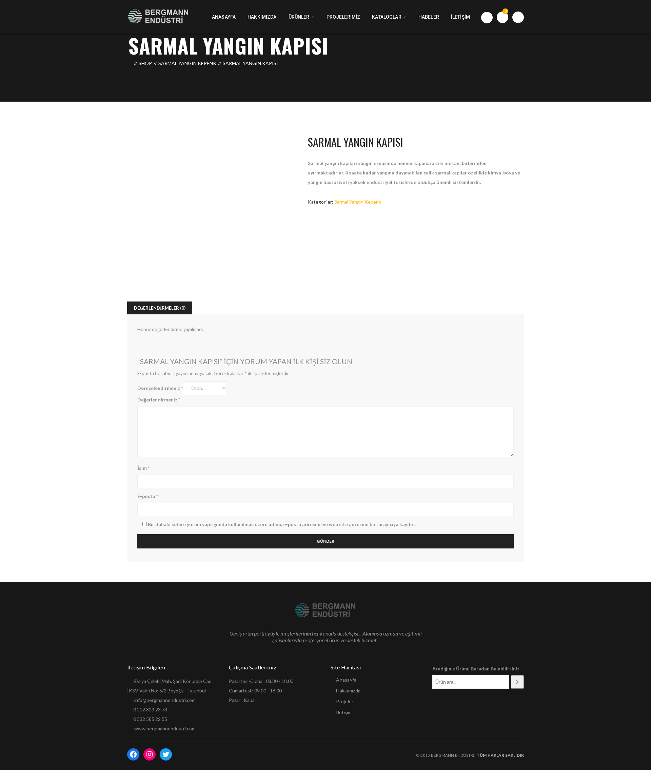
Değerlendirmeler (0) (159, 308)
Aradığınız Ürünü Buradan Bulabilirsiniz (475, 668)
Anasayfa (346, 680)
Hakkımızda (348, 690)
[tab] (159, 307)
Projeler (344, 701)
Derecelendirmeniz (160, 388)
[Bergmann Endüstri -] (158, 16)
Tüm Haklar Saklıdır (499, 755)
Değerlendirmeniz (158, 399)
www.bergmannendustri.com (165, 728)
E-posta (147, 496)
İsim (143, 468)
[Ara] (517, 682)
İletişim (344, 712)
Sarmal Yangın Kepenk (187, 63)
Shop (145, 63)
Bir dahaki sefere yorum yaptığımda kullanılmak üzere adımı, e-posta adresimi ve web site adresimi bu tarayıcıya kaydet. (282, 524)
